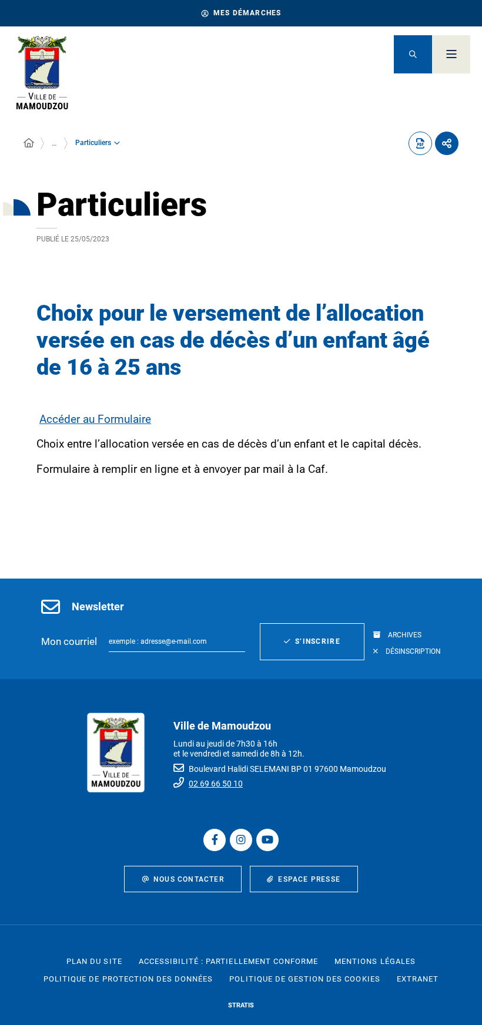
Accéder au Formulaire (95, 419)
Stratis (241, 1005)
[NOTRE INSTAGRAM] (241, 840)
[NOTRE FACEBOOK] (214, 840)
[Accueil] (29, 143)
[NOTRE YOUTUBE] (267, 840)
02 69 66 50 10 (216, 783)
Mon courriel (69, 641)
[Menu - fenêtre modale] (451, 54)
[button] (413, 54)
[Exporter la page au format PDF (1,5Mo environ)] (420, 143)
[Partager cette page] (446, 143)
